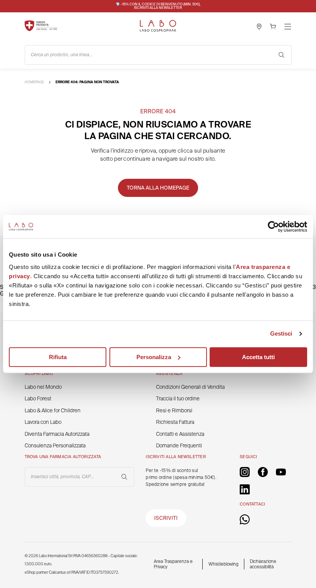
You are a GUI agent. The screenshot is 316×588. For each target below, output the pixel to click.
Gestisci (281, 333)
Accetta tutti (258, 357)
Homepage (34, 82)
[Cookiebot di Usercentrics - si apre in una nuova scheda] (273, 226)
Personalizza (153, 357)
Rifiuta (58, 357)
